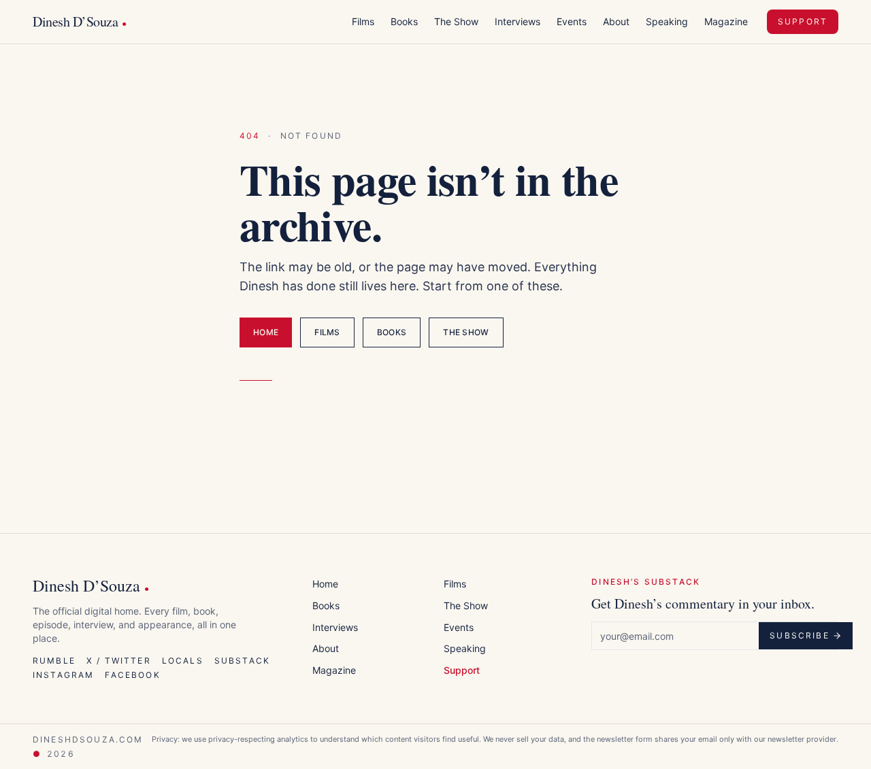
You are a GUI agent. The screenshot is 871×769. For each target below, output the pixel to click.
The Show (456, 21)
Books (404, 21)
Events (572, 21)
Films (363, 21)
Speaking (667, 21)
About (616, 21)
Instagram (63, 674)
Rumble (54, 660)
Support (802, 21)
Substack (242, 660)
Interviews (517, 21)
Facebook (132, 674)
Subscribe (799, 635)
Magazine (726, 21)
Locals (182, 660)
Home (265, 332)
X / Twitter (118, 660)
